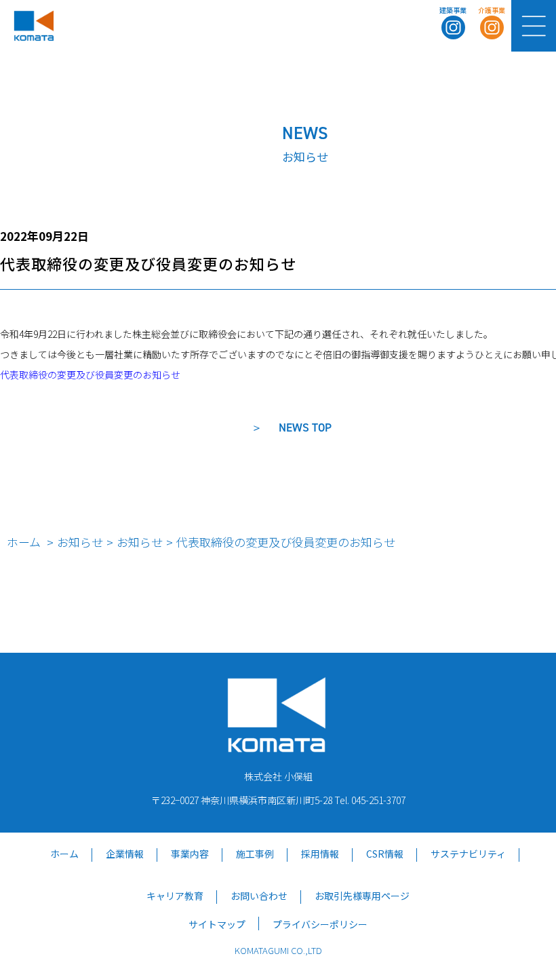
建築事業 (452, 10)
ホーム (24, 541)
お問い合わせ (259, 895)
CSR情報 (384, 853)
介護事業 (491, 10)
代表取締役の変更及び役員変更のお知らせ (90, 374)
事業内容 (190, 853)
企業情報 (125, 853)
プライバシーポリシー (320, 924)
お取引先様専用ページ (362, 895)
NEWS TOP (305, 427)
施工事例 (255, 853)
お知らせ (80, 541)
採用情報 (320, 853)
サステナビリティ (468, 853)
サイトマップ (216, 924)
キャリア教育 (174, 895)
